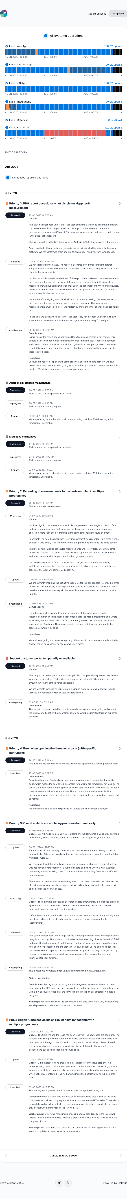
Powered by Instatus (115, 1182)
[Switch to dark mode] (59, 1183)
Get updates (118, 13)
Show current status (12, 1182)
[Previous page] (34, 1156)
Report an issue (97, 13)
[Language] (68, 1183)
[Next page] (93, 1156)
